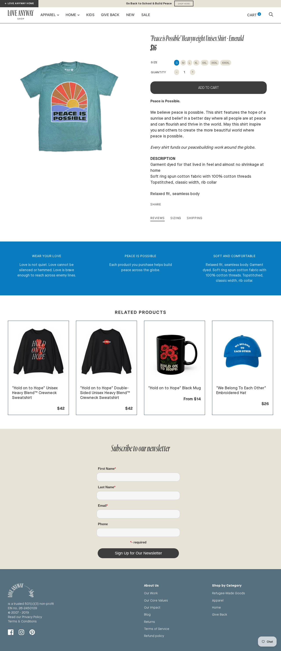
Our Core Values (156, 600)
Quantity (158, 72)
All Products (21, 403)
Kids (90, 15)
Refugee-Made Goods (228, 593)
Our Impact (152, 607)
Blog (147, 614)
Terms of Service (156, 629)
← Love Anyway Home (19, 3)
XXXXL (226, 63)
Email (102, 505)
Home (71, 15)
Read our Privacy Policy (25, 617)
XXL (204, 63)
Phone (103, 524)
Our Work (151, 593)
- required (138, 542)
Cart (253, 15)
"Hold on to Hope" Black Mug (174, 387)
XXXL (214, 63)
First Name (106, 468)
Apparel (48, 15)
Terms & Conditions (22, 621)
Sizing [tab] (175, 218)
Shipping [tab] (194, 218)
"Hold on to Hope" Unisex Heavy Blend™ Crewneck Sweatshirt (35, 392)
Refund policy (154, 636)
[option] (68, 107)
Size (154, 62)
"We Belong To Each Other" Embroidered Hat (241, 390)
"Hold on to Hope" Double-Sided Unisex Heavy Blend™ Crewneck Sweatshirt (105, 392)
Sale (145, 15)
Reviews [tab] (157, 218)
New (130, 15)
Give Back (110, 15)
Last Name (106, 487)
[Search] (271, 15)
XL (196, 63)
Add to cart (208, 87)
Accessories (225, 398)
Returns (149, 622)
